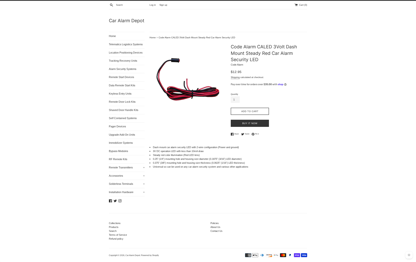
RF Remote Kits (118, 159)
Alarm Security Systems (122, 69)
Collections (115, 223)
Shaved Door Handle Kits (123, 110)
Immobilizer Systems (121, 142)
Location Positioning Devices (126, 52)
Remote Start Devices (121, 77)
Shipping (235, 77)
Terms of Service (118, 234)
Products (113, 227)
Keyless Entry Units (120, 93)
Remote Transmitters (127, 167)
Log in (153, 5)
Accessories (127, 175)
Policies (214, 223)
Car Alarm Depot (126, 20)
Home (112, 36)
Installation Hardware (127, 192)
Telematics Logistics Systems (126, 44)
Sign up (163, 5)
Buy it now (249, 123)
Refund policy (116, 238)
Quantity (234, 94)
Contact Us (216, 231)
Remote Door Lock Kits (122, 101)
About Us (215, 227)
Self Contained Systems (123, 118)
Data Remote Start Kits (122, 85)
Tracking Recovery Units (123, 60)
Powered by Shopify (150, 255)
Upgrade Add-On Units (122, 134)
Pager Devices (117, 126)
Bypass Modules (118, 151)
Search (113, 231)
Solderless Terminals (127, 184)
